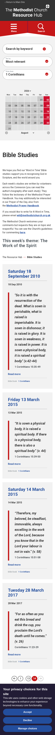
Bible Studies (34, 257)
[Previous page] (14, 678)
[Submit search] (44, 48)
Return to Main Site (15, 2)
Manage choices (27, 728)
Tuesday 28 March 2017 (26, 593)
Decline (27, 720)
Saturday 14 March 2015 (26, 492)
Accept (27, 712)
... (24, 680)
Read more (14, 374)
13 (28, 678)
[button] (14, 26)
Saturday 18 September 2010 (24, 274)
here (22, 232)
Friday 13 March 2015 (23, 402)
